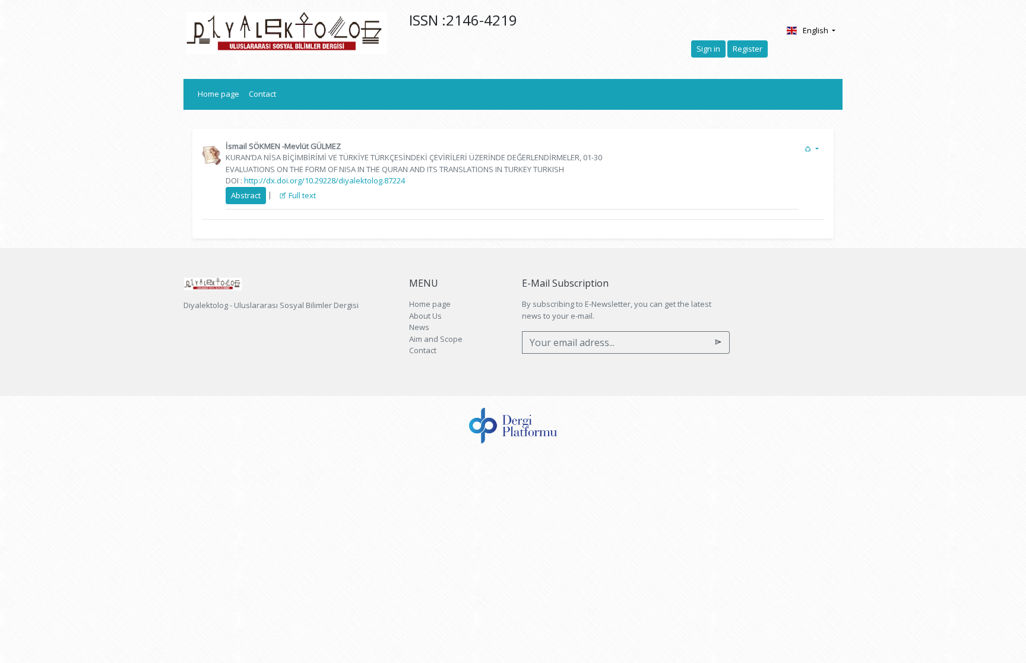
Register (747, 48)
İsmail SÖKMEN (253, 146)
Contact (262, 93)
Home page (221, 93)
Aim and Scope (436, 339)
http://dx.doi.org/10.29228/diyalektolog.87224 (324, 180)
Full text (301, 195)
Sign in (708, 48)
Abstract (246, 195)
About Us (425, 315)
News (419, 327)
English (816, 30)
